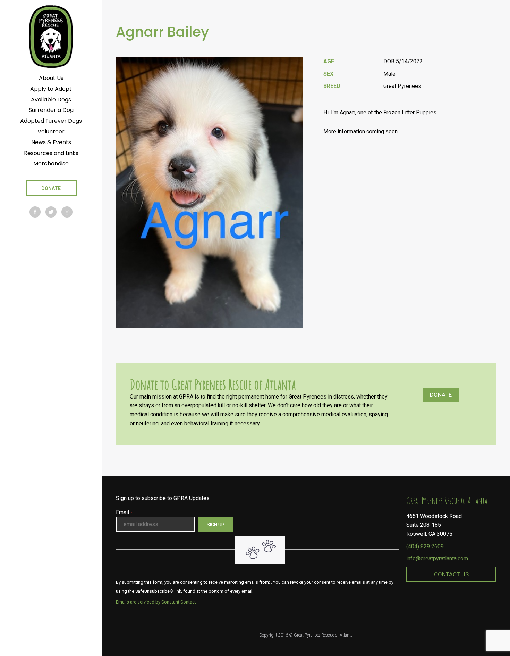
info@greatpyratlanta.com (437, 558)
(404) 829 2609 (425, 546)
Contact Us (451, 574)
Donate (441, 394)
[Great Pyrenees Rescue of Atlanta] (51, 36)
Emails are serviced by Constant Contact (156, 602)
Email (124, 512)
